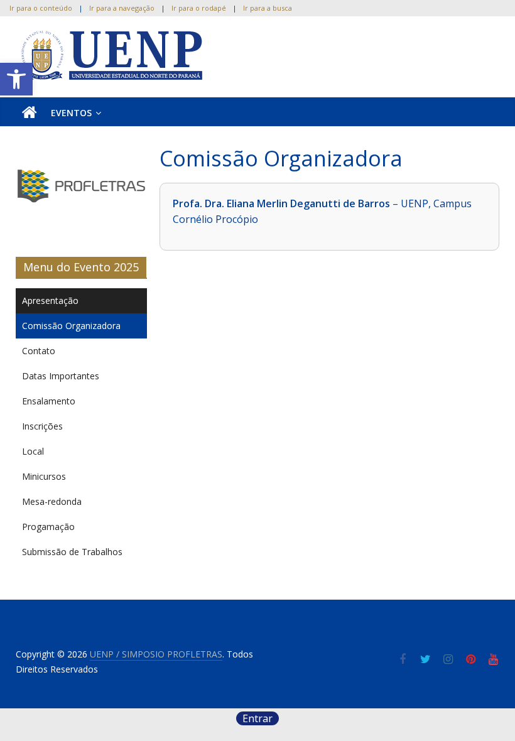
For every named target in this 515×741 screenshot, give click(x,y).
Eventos (71, 113)
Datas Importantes (60, 376)
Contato (38, 351)
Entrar (257, 718)
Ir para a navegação (121, 8)
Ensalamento (48, 401)
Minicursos (44, 476)
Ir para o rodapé (198, 8)
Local (33, 451)
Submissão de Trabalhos (72, 552)
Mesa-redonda (52, 501)
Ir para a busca (267, 8)
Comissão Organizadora (71, 326)
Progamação (48, 527)
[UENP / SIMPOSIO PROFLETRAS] (29, 113)
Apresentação (50, 300)
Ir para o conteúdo (40, 8)
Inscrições (42, 426)
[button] (16, 79)
